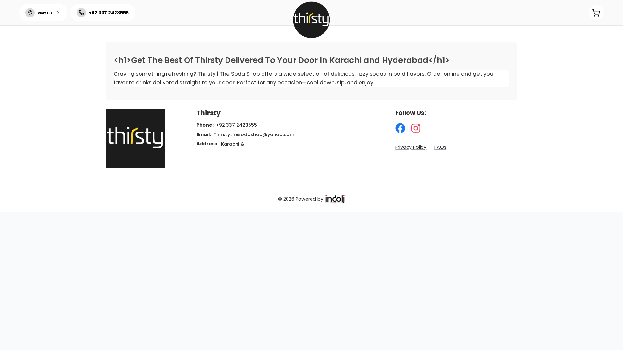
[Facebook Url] (400, 128)
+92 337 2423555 (236, 125)
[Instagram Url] (416, 128)
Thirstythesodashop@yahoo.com (254, 134)
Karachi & (232, 144)
